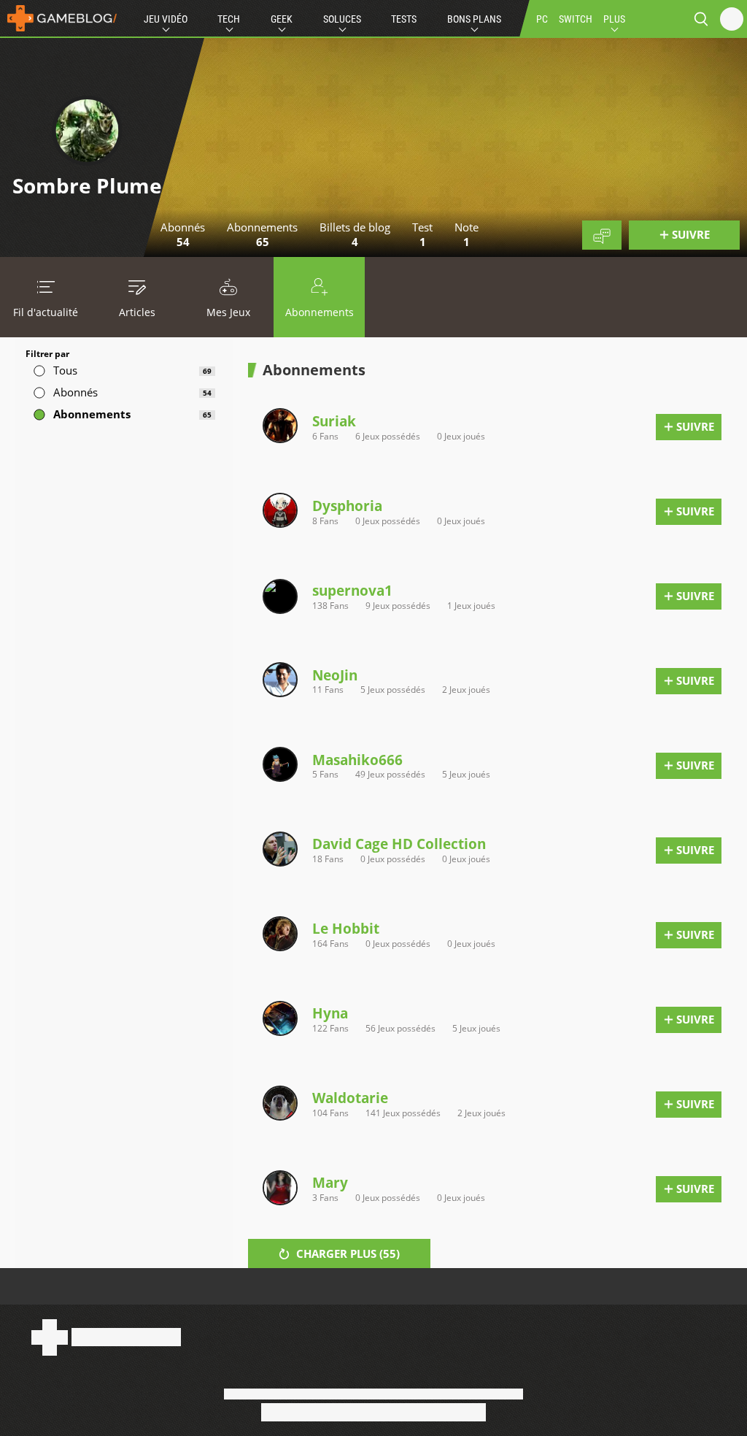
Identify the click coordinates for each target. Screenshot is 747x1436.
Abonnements (319, 312)
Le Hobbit (345, 928)
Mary (330, 1182)
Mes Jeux (228, 312)
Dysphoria (347, 505)
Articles (137, 312)
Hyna (330, 1013)
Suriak (334, 421)
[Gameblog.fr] (58, 18)
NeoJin (334, 675)
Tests (404, 19)
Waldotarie (350, 1097)
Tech (228, 19)
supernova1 (352, 590)
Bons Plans (474, 19)
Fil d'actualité (45, 312)
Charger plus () (346, 1253)
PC (542, 19)
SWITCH (575, 19)
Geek (282, 19)
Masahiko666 (357, 759)
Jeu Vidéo (165, 19)
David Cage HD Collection (399, 843)
